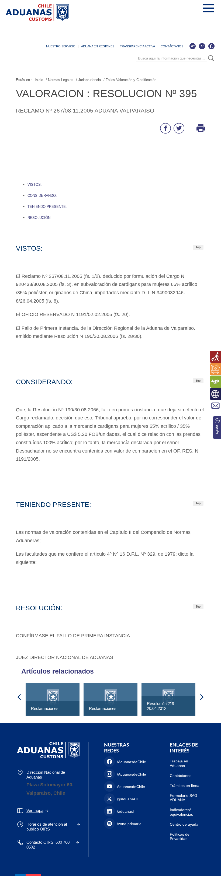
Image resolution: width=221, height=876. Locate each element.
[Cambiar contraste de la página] (211, 46)
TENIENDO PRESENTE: (47, 207)
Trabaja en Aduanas (179, 763)
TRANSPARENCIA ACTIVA (137, 46)
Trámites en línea (184, 785)
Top (198, 247)
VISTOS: (34, 185)
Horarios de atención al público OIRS (46, 826)
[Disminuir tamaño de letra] (202, 46)
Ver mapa (34, 810)
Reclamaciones (44, 708)
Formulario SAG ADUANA (183, 797)
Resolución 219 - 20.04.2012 (162, 706)
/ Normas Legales (59, 80)
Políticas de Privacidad (179, 836)
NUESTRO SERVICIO (60, 46)
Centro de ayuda (184, 824)
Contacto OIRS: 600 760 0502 (48, 844)
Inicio (39, 80)
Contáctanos (180, 775)
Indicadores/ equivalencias (181, 812)
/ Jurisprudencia (88, 80)
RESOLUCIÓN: (39, 218)
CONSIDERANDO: (42, 196)
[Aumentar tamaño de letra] (192, 46)
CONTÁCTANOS (172, 46)
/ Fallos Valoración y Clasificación (129, 80)
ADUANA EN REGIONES (97, 46)
